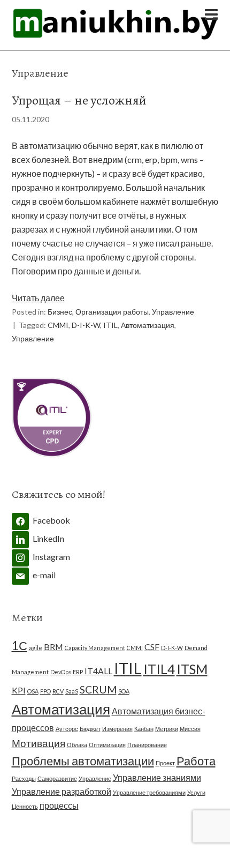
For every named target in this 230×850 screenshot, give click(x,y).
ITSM (192, 669)
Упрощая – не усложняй (79, 100)
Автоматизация (147, 325)
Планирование (147, 744)
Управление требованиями (149, 792)
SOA (123, 691)
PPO (45, 691)
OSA (33, 691)
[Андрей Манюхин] (115, 34)
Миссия (190, 728)
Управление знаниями (157, 777)
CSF (151, 647)
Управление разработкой (61, 791)
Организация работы (112, 311)
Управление (173, 311)
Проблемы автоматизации (83, 761)
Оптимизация (107, 744)
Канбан (144, 728)
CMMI (58, 325)
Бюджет (90, 728)
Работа (196, 761)
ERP (78, 671)
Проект (165, 762)
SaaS (71, 691)
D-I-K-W (86, 325)
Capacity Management (95, 647)
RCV (58, 691)
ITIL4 (159, 669)
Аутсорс (67, 728)
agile (35, 647)
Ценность (25, 806)
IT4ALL (98, 671)
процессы (59, 805)
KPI (19, 690)
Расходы (24, 778)
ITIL (110, 325)
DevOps (60, 671)
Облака (77, 744)
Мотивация (38, 743)
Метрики (166, 728)
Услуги (196, 792)
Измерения (117, 728)
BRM (53, 647)
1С (19, 645)
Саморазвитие (57, 778)
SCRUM (98, 689)
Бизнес (60, 311)
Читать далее (38, 298)
